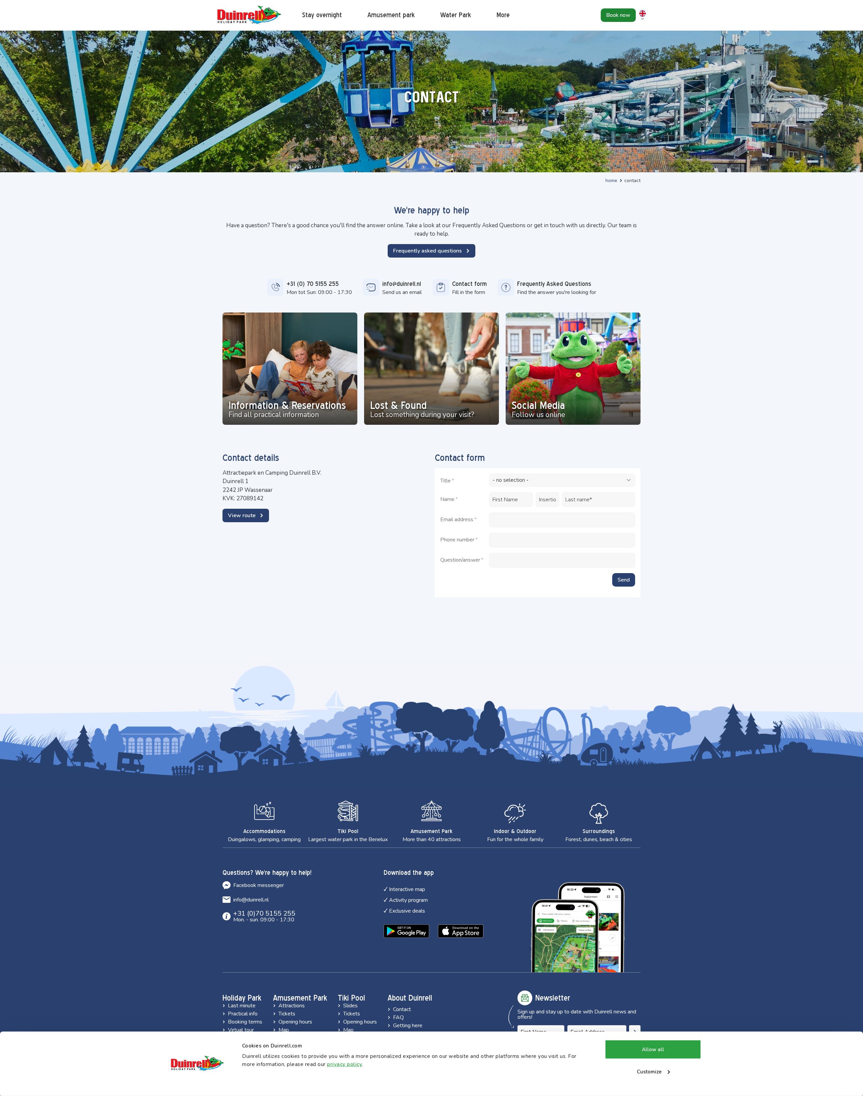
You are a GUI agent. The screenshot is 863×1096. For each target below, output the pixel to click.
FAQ (398, 1017)
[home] (249, 15)
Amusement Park (300, 998)
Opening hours (295, 1022)
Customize (649, 1071)
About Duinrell (410, 998)
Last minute (242, 1005)
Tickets (286, 1013)
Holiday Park (241, 998)
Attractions (291, 1005)
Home (611, 180)
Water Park (455, 15)
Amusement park (391, 15)
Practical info (243, 1013)
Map (283, 1030)
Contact (402, 1009)
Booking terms (245, 1022)
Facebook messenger (258, 885)
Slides (350, 1005)
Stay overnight (322, 15)
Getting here (407, 1025)
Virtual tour (241, 1030)
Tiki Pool (351, 998)
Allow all (653, 1049)
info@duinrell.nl (251, 900)
